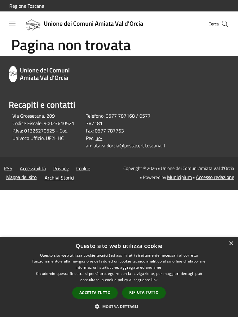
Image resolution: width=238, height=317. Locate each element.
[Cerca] (225, 24)
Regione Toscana (26, 6)
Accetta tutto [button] (95, 292)
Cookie (83, 168)
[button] (118, 306)
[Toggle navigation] (12, 23)
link (154, 279)
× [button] (231, 243)
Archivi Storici (59, 177)
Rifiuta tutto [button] (144, 292)
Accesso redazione (215, 177)
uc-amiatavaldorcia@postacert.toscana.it (125, 141)
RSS (8, 168)
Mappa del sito (21, 177)
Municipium (179, 177)
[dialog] (119, 277)
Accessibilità (33, 168)
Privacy (61, 168)
